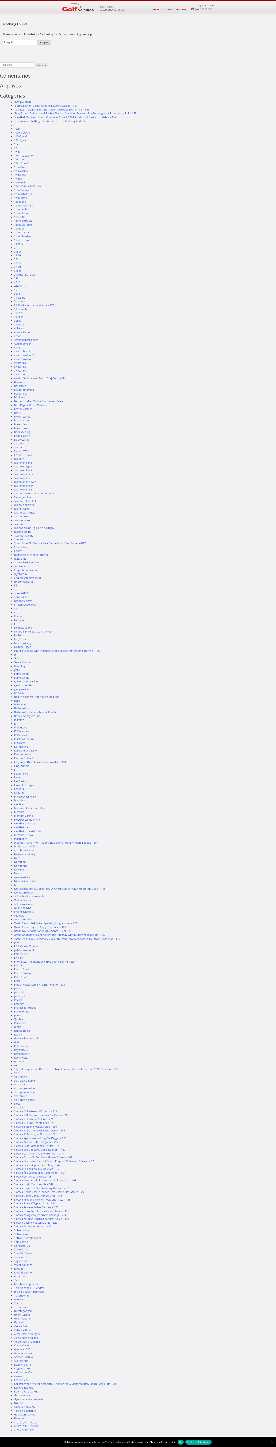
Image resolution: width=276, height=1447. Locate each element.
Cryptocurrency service (28, 578)
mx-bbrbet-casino (24, 850)
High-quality (21, 708)
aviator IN (20, 363)
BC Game (19, 397)
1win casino (21, 171)
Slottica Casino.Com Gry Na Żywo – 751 (37, 1169)
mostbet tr (20, 839)
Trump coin (21, 1307)
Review (18, 1034)
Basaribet (20, 386)
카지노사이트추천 (24, 1430)
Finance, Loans (23, 627)
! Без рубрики (22, 102)
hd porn (19, 693)
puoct (17, 1015)
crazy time (20, 558)
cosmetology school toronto (31, 555)
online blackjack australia (29, 896)
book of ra (20, 424)
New (16, 858)
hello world (20, 704)
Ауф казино (21, 1361)
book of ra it (21, 428)
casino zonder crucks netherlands (34, 493)
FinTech (18, 635)
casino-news (21, 516)
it (15, 723)
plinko (18, 988)
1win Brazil (20, 167)
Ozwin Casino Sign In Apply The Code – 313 (40, 927)
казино (18, 1376)
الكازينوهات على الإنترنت (27, 1422)
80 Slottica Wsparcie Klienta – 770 (34, 305)
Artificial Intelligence (26, 340)
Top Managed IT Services (29, 1288)
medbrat (19, 804)
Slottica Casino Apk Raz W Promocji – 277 (38, 1153)
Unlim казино (22, 1318)
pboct (17, 942)
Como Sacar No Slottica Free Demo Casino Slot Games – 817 (50, 543)
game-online (21, 677)
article (17, 336)
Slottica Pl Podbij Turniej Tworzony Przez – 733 (42, 1199)
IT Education (21, 727)
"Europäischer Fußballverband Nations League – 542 (45, 105)
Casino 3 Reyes (23, 455)
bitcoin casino (22, 416)
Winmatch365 (22, 1349)
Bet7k (17, 413)
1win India (20, 182)
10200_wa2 (20, 136)
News (17, 873)
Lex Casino (20, 781)
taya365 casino (23, 1272)
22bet (17, 263)
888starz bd (21, 309)
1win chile (20, 175)
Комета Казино (23, 1387)
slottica (18, 1107)
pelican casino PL (24, 950)
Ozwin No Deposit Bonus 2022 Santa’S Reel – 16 (42, 931)
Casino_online (22, 497)
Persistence (21, 954)
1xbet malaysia (23, 221)
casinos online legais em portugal (34, 528)
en (15, 612)
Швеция (19, 1418)
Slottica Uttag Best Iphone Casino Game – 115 (41, 1211)
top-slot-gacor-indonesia (29, 1291)
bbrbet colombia (24, 389)
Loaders (19, 789)
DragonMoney (23, 601)
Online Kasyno (22, 908)
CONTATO (181, 9)
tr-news (18, 1299)
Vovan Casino (22, 1345)
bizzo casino (21, 420)
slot (16, 1073)
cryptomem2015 (23, 581)
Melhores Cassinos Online (29, 808)
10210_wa (20, 140)
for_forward (21, 639)
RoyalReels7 (21, 1057)
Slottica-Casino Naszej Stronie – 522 (35, 1222)
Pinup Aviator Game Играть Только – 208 (39, 984)
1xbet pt (19, 228)
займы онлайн (23, 1372)
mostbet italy (22, 827)
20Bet (17, 251)
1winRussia (20, 198)
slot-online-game (24, 1100)
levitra (18, 777)
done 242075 (21, 597)
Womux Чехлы (23, 1353)
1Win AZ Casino (23, 155)
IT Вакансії (20, 735)
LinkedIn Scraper (24, 785)
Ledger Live (21, 773)
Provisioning (21, 1011)
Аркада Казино (23, 1357)
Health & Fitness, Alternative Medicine (36, 697)
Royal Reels (21, 1050)
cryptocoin (20, 574)
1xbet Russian (22, 236)
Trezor (18, 1303)
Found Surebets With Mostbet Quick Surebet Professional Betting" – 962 (57, 650)
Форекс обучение (25, 1410)
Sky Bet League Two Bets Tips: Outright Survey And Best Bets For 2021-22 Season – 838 (66, 1069)
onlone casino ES (24, 911)
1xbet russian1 (23, 240)
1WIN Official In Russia (27, 186)
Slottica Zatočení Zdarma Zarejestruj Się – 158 (41, 1219)
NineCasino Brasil (24, 881)
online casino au (24, 904)
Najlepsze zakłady (24, 854)
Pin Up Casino (22, 973)
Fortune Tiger (22, 647)
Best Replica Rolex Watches (30, 405)
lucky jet (19, 793)
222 (16, 259)
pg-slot (18, 958)
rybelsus (19, 1061)
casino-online (22, 520)
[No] (272, 1442)
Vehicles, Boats (23, 1330)
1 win (17, 128)
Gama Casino (22, 662)
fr (15, 654)
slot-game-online (24, 1092)
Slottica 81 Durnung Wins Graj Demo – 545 (39, 1130)
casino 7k (19, 459)
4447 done (20, 286)
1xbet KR (19, 217)
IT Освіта (19, 743)
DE (15, 585)
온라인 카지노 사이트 (26, 1426)
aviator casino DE (24, 355)
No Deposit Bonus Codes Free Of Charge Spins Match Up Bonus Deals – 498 (59, 888)
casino (18, 447)
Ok (180, 1442)
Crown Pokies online (26, 562)
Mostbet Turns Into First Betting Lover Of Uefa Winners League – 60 (55, 842)
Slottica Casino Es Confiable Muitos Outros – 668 (43, 1157)
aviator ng (20, 374)
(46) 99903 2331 (204, 9)
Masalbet (19, 800)
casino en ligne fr (24, 466)
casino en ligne (23, 462)
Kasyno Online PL (24, 758)
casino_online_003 (25, 501)
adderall (19, 324)
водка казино (22, 1368)
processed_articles (25, 1007)
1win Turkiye (22, 190)
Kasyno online (22, 754)
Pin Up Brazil (22, 969)
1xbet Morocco (23, 224)
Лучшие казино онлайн (28, 1399)
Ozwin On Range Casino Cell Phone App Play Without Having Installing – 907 (59, 935)
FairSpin (19, 620)
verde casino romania (27, 1341)
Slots (17, 1103)
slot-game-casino (24, 1088)
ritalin (17, 1042)
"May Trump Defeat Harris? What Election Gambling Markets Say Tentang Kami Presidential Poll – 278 (75, 113)
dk (15, 589)
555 (16, 290)
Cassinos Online (23, 535)
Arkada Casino (22, 332)
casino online (22, 478)
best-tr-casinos (23, 409)
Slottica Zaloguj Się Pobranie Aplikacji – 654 (40, 1215)
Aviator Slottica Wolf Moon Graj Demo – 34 (39, 378)
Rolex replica (21, 1046)
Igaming (19, 720)
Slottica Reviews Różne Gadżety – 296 (36, 1207)
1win (17, 152)
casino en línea (23, 470)
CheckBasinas (22, 539)
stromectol (20, 1257)
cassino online (22, 532)
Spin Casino (21, 1242)
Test (16, 1280)
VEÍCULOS (167, 9)
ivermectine (21, 746)
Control (18, 551)
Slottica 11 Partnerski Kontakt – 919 (35, 1111)
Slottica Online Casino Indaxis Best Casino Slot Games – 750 (49, 1192)
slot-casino (20, 1077)
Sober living (21, 1234)
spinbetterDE (22, 1245)
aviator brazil (22, 351)
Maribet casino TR (25, 796)
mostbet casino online (27, 819)
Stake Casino (22, 1249)
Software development (27, 1238)
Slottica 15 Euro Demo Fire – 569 (33, 1119)
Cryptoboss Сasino (25, 570)
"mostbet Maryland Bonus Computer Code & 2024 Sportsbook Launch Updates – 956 (65, 117)
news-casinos (22, 877)
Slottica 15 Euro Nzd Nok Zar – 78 (34, 1123)
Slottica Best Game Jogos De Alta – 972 (37, 1146)
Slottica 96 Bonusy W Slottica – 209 (35, 1134)
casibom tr (20, 443)
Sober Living (21, 1230)
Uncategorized (23, 1311)
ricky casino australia (26, 1038)
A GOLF (156, 9)
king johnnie (21, 766)
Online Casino (22, 900)
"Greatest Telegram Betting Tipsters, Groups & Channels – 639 (51, 109)
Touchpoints (21, 1295)
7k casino (19, 297)
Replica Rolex (22, 1030)
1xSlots (18, 244)
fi (14, 624)
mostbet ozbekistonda (27, 831)
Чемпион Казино (24, 1414)
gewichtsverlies (23, 685)
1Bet (17, 144)
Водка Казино (23, 1364)
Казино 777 (21, 1380)
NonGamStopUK (24, 892)
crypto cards (21, 566)
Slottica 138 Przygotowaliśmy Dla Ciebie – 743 (41, 1115)
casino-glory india (24, 512)
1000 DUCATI (22, 132)
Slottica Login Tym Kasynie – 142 (33, 1184)
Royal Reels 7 (22, 1054)
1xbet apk (20, 201)
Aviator (18, 347)
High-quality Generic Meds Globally (35, 712)
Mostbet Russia (23, 835)
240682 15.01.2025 (25, 274)
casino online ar (23, 485)
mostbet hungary (24, 823)
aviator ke (20, 366)
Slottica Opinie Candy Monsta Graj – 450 (38, 1196)
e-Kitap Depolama (25, 604)
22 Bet (18, 255)
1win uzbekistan (24, 194)
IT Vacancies (21, 731)
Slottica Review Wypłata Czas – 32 (34, 1203)
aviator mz (20, 370)
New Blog (20, 862)
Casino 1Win (21, 451)
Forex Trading (22, 643)
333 (16, 278)
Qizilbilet (19, 1019)
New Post (20, 869)
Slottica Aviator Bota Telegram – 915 (36, 1142)
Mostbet (19, 812)
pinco (17, 981)
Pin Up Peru (21, 977)
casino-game (21, 508)
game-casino (21, 674)
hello (17, 700)
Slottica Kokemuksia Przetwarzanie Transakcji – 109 (45, 1180)
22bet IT (19, 271)
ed (15, 608)
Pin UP (18, 965)
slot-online (20, 1096)
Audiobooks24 (22, 343)
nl (15, 885)
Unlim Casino (22, 1315)
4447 (17, 282)
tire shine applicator (26, 1284)
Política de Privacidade (198, 1442)
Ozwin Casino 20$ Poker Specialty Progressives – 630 (45, 923)
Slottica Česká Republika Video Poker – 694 (39, 1172)
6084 (17, 294)
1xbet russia (21, 232)
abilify (17, 320)
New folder (20, 865)
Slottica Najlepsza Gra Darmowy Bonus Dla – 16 (42, 1188)
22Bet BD (19, 267)
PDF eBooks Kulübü (26, 946)
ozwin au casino (23, 919)
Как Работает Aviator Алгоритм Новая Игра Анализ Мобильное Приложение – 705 (65, 1384)
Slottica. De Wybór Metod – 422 (32, 1226)
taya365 (18, 1268)
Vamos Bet (20, 1326)
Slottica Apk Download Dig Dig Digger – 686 (40, 1138)
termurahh (20, 1276)
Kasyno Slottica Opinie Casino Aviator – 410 (40, 762)
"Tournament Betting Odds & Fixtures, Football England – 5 (49, 121)
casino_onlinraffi (24, 505)
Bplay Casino (22, 439)
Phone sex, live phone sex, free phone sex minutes (44, 961)
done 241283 (21, 593)
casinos (18, 524)
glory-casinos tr (23, 689)
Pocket (18, 1000)
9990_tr (18, 317)
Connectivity (21, 547)
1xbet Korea (21, 213)
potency (19, 1004)
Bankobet (20, 382)
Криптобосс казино (26, 1391)
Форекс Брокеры (24, 1407)
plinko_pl (19, 996)
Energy (18, 616)
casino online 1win (25, 482)
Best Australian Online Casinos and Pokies (39, 401)
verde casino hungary (27, 1334)
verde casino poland (26, 1338)
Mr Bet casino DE (24, 846)
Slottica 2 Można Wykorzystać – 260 (35, 1126)
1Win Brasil (21, 163)
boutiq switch (22, 436)
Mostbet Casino (23, 816)
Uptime (18, 1322)
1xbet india (20, 209)
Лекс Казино (22, 1395)
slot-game (20, 1084)
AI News (19, 328)
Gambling (20, 666)
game (17, 670)
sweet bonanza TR (25, 1265)
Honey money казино (27, 716)
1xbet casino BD (23, 205)
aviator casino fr (24, 359)
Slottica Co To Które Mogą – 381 (33, 1176)
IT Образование (24, 739)
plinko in (19, 992)
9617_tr (18, 313)
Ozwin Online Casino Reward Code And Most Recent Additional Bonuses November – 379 (67, 938)
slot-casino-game (24, 1080)
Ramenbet (20, 1023)
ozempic (19, 915)
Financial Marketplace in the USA (33, 631)
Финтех (18, 1403)
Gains (17, 658)
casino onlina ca (23, 474)
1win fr (18, 178)
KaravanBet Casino (25, 750)
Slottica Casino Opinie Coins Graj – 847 (37, 1165)
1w (15, 148)
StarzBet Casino (23, 1253)
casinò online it (23, 489)
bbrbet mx (20, 393)
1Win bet (19, 159)
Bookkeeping (22, 432)
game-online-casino (26, 681)
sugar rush (20, 1261)
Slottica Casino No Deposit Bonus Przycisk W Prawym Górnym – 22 (54, 1161)
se (15, 1065)
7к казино (20, 301)
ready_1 (18, 1027)
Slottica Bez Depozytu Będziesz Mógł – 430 (39, 1149)
